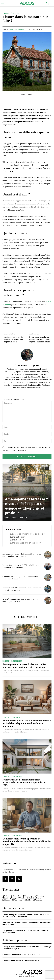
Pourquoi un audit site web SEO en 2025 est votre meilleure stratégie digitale (22, 566)
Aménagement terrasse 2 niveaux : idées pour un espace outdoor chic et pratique (26, 506)
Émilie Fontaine (10, 518)
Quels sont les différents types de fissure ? (27, 534)
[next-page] (47, 468)
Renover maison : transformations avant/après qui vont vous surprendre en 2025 (24, 782)
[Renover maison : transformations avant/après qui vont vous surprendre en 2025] (27, 756)
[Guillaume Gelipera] (27, 355)
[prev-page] (42, 468)
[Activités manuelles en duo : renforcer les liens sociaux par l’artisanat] (48, 600)
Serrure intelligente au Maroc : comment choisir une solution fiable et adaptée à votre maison (26, 915)
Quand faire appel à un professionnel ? (25, 543)
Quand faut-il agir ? (18, 537)
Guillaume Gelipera (17, 29)
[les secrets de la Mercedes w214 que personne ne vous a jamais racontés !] (48, 589)
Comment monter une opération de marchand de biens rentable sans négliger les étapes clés (27, 841)
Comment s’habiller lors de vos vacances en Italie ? (22, 955)
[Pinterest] (12, 879)
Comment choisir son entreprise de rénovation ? (21, 960)
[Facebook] (5, 879)
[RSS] (19, 879)
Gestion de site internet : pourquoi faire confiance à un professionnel (14, 339)
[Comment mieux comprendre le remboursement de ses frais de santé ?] (48, 577)
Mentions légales (29, 976)
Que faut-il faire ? (17, 540)
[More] (41, 99)
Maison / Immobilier (12, 13)
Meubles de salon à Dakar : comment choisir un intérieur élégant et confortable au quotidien (27, 723)
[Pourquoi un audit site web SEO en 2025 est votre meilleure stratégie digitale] (48, 566)
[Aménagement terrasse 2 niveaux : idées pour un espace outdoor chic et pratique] (27, 492)
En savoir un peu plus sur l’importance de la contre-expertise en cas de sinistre (39, 339)
